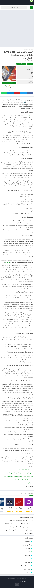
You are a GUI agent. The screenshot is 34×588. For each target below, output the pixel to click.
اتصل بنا (10, 581)
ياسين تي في (8, 262)
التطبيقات (30, 49)
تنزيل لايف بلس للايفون (27, 369)
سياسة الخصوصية (17, 581)
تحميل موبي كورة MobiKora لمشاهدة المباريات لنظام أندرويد (19, 530)
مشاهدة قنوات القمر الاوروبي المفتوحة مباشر (22, 479)
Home (25, 49)
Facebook (30, 93)
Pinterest (17, 93)
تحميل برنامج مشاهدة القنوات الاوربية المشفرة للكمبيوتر (19, 473)
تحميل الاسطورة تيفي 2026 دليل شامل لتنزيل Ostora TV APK (19, 523)
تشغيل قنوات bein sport (27, 483)
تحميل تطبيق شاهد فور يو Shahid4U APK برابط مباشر (21, 527)
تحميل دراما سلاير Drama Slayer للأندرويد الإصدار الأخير (20, 520)
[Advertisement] (17, 28)
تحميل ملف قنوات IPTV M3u (26, 469)
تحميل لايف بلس (29, 115)
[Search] (31, 7)
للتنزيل (10, 83)
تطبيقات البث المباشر (21, 64)
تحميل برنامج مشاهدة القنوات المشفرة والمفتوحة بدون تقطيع (18, 476)
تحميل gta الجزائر (29, 533)
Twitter (23, 93)
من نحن (24, 581)
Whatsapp (4, 93)
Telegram (10, 93)
